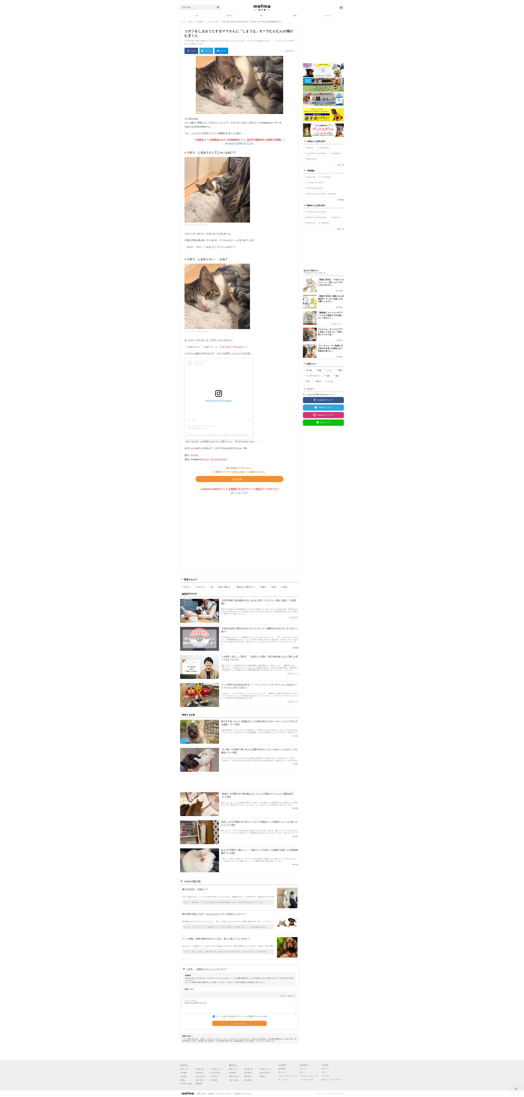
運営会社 (238, 1093)
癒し (262, 15)
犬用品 (182, 1080)
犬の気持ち (199, 1072)
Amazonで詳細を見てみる (239, 143)
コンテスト (327, 15)
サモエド (310, 147)
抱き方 (318, 381)
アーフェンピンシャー (315, 188)
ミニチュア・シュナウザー (316, 153)
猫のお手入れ (265, 1072)
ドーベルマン (324, 147)
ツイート (208, 50)
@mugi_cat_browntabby (214, 459)
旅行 (337, 375)
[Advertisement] (239, 534)
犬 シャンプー (283, 1079)
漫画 (294, 15)
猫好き (263, 587)
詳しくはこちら (239, 492)
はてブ (223, 50)
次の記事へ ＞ (239, 479)
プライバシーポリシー (224, 1093)
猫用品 (262, 1076)
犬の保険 (214, 1080)
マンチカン (326, 1076)
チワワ (324, 1072)
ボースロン (337, 153)
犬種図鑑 (340, 199)
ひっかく (330, 381)
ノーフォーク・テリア (315, 182)
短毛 (274, 587)
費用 (340, 370)
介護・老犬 (199, 1080)
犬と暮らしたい (216, 1069)
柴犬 (301, 1072)
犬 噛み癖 (325, 1065)
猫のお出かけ (234, 1076)
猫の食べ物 (249, 1069)
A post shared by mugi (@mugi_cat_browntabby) (208, 435)
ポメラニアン (312, 159)
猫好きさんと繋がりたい (246, 587)
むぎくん (187, 587)
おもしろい (201, 587)
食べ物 (309, 370)
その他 (284, 587)
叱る (308, 381)
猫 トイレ (325, 1068)
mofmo (262, 8)
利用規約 (211, 1093)
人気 (196, 15)
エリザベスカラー (313, 375)
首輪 (319, 370)
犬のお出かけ (200, 1076)
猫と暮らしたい (265, 1069)
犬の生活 (214, 1076)
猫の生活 (248, 1076)
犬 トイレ (303, 1068)
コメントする (239, 1024)
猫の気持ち (249, 1072)
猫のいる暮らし (225, 587)
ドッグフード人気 (306, 1079)
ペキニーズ (311, 177)
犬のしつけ (184, 1069)
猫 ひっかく (282, 1072)
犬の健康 (183, 1072)
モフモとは (247, 1093)
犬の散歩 (183, 1076)
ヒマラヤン (325, 223)
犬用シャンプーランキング (331, 1079)
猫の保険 (248, 1080)
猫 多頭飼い (304, 1065)
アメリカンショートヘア (309, 1076)
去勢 (327, 375)
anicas (194, 455)
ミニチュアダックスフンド (288, 1076)
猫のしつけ (233, 1069)
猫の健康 (232, 1072)
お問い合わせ (201, 1093)
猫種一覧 (340, 229)
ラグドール (311, 223)
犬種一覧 (340, 165)
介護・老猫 (233, 1080)
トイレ (329, 370)
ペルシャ (336, 217)
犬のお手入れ (216, 1072)
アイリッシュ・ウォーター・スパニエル (321, 193)
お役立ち (229, 15)
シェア (193, 50)
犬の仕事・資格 (186, 1083)
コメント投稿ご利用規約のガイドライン (231, 1016)
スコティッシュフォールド (316, 211)
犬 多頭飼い (282, 1065)
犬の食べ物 (199, 1069)
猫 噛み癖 (281, 1068)
